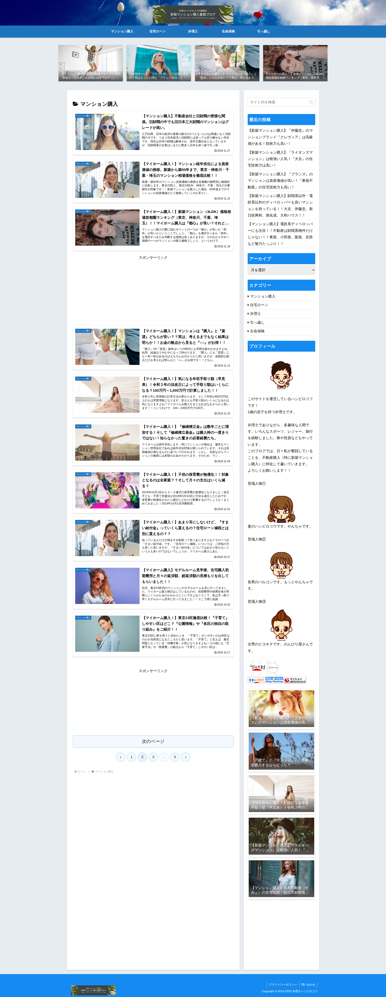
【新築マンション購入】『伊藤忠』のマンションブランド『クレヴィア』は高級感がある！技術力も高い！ (280, 137)
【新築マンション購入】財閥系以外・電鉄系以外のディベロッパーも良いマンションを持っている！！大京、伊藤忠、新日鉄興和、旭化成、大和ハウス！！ (280, 205)
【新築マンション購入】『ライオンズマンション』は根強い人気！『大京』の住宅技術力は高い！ (280, 158)
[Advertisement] (153, 289)
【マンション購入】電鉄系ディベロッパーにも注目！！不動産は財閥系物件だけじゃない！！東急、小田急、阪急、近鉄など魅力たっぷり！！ (280, 233)
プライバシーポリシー (283, 984)
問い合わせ (308, 984)
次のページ (153, 741)
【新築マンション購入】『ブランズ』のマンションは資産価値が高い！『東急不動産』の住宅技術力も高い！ (280, 180)
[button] (311, 102)
